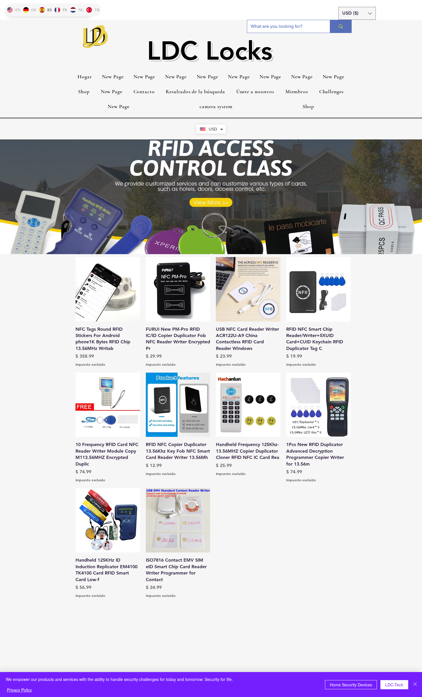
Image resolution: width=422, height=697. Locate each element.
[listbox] (357, 13)
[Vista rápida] (108, 289)
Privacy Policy (19, 690)
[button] (357, 13)
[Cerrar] (415, 684)
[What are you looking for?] (340, 26)
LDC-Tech (394, 685)
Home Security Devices (351, 685)
